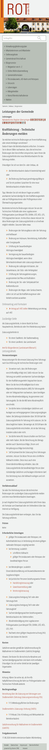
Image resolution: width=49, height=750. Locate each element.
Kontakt (6, 745)
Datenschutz (14, 745)
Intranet (25, 748)
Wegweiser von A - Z (15, 66)
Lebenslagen (12, 87)
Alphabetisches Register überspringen (16, 119)
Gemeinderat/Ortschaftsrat (16, 58)
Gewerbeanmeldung (20, 586)
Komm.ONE (15, 748)
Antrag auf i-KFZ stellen (19, 308)
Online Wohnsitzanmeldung (18, 70)
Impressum (23, 745)
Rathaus (11, 106)
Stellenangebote (12, 54)
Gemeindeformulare (15, 75)
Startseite (4, 106)
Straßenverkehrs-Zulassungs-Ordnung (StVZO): (19, 708)
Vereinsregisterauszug (21, 590)
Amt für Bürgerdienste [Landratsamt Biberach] (19, 347)
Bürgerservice (11, 62)
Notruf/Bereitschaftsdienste (18, 95)
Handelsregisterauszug (21, 582)
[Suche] (39, 38)
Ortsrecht (11, 83)
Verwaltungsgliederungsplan (16, 46)
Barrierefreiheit (34, 745)
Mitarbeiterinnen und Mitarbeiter (18, 50)
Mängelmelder (13, 91)
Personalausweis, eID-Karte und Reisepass (23, 79)
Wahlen (9, 99)
